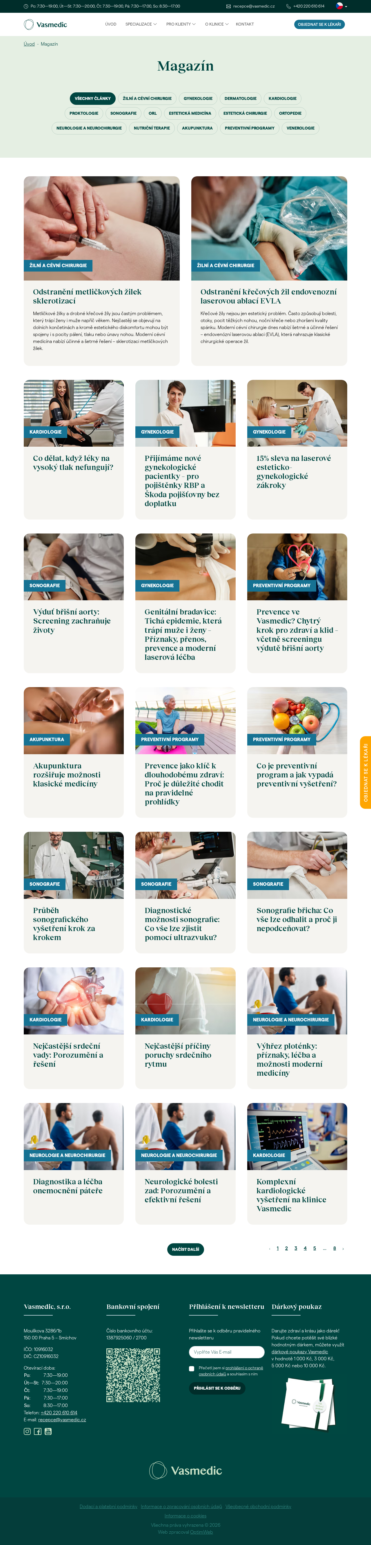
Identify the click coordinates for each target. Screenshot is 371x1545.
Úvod (110, 24)
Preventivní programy (249, 128)
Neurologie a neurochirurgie (89, 128)
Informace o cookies (185, 1516)
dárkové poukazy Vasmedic (300, 1352)
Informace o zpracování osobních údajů (181, 1506)
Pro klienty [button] (178, 24)
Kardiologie (283, 99)
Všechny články (93, 99)
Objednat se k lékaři (319, 25)
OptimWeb (201, 1532)
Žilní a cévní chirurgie (147, 99)
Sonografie (123, 114)
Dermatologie (241, 99)
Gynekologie (198, 99)
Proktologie (84, 114)
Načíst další (185, 1250)
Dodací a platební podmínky (108, 1506)
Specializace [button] (139, 24)
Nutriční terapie (152, 128)
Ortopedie (290, 114)
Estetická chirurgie (245, 114)
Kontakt (245, 24)
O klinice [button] (214, 24)
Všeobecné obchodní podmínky (258, 1506)
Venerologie (300, 128)
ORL (153, 114)
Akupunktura (197, 128)
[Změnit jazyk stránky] (341, 6)
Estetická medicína (190, 114)
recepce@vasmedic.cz (254, 6)
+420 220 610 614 (308, 6)
